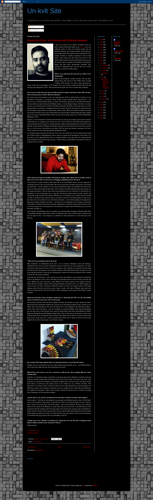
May (102, 93)
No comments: (45, 439)
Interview (38, 441)
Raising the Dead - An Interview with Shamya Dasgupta (57, 40)
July (102, 77)
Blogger (95, 485)
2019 (101, 58)
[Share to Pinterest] (61, 439)
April (103, 96)
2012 (101, 112)
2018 (101, 60)
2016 (101, 102)
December (104, 65)
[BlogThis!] (54, 439)
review (82, 47)
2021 (101, 52)
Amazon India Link (33, 430)
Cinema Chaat (118, 51)
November (104, 68)
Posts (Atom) (39, 450)
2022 (101, 50)
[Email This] (52, 439)
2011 (101, 115)
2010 (101, 118)
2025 (101, 42)
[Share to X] (56, 439)
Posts (31, 27)
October (104, 70)
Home (59, 447)
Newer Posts (32, 447)
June (103, 91)
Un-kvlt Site (44, 11)
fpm (83, 485)
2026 (101, 39)
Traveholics (118, 58)
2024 (101, 44)
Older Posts (87, 447)
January (104, 99)
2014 (101, 107)
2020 (101, 55)
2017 (101, 63)
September (104, 73)
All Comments (34, 30)
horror (34, 441)
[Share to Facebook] (58, 439)
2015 (101, 105)
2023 (101, 47)
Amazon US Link (32, 433)
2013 (101, 110)
